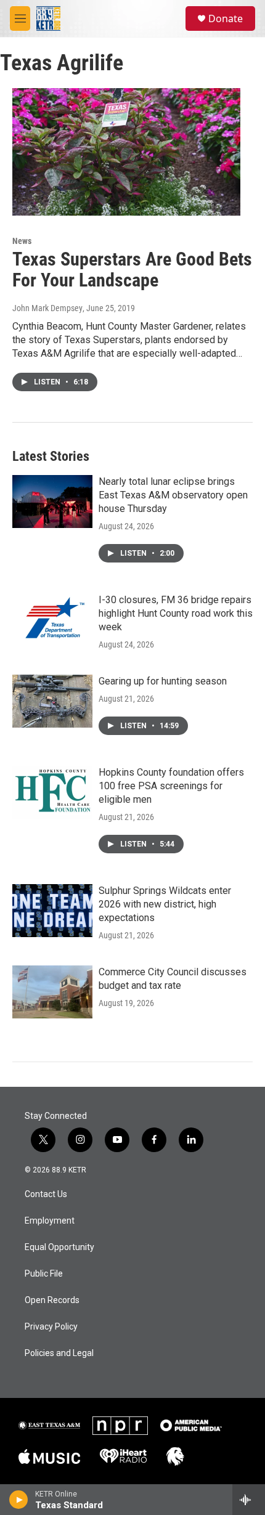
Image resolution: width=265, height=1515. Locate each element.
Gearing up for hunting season (163, 681)
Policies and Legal (59, 1353)
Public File (44, 1273)
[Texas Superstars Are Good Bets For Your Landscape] (126, 151)
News (21, 241)
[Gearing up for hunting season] (52, 701)
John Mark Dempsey (47, 308)
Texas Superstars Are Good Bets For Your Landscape (132, 269)
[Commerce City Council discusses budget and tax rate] (52, 991)
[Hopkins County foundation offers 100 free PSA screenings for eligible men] (52, 792)
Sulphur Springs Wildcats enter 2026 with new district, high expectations (165, 904)
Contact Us (46, 1194)
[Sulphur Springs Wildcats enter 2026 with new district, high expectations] (52, 910)
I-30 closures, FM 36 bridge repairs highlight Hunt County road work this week (176, 613)
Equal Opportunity (59, 1247)
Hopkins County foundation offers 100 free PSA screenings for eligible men (171, 785)
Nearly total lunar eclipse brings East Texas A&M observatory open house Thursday (173, 495)
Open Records (52, 1300)
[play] (18, 1499)
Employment (50, 1220)
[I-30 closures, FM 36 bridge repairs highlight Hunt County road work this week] (52, 619)
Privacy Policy (51, 1326)
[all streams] (248, 1499)
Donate (225, 18)
